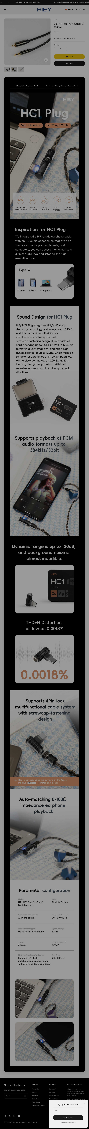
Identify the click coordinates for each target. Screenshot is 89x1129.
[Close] (84, 1103)
